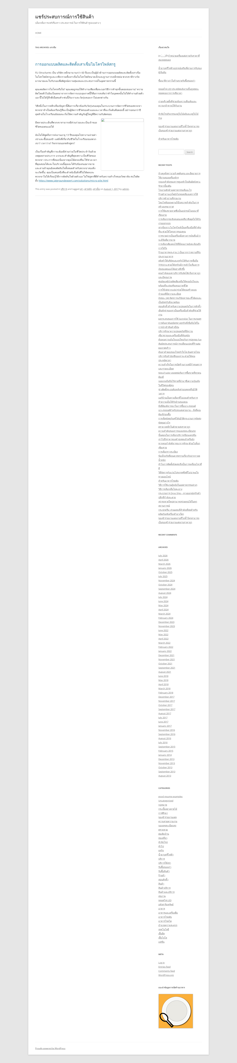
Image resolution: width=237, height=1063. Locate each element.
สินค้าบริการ (164, 887)
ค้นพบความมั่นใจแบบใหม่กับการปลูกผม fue (179, 339)
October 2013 (165, 767)
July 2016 (162, 742)
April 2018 (163, 684)
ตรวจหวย (163, 829)
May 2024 (163, 605)
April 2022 (163, 638)
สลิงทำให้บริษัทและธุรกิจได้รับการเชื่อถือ (178, 260)
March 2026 (164, 563)
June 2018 (163, 676)
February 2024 (165, 617)
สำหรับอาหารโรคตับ (168, 138)
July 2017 (162, 717)
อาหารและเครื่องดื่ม (168, 912)
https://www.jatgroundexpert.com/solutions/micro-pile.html (73, 180)
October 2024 (165, 584)
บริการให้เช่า (164, 862)
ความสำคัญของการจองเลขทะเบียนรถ (177, 431)
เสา (81, 189)
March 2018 (164, 688)
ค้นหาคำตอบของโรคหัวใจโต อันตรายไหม (179, 352)
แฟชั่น (161, 941)
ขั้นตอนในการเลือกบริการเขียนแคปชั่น (177, 435)
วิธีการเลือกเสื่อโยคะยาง (170, 489)
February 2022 (165, 646)
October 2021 (165, 663)
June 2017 (163, 721)
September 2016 (166, 734)
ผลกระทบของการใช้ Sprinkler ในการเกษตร (179, 318)
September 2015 (166, 746)
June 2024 (163, 601)
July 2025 (162, 576)
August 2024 (164, 592)
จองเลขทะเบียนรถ (167, 825)
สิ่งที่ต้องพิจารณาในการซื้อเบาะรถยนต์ (177, 406)
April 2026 (163, 559)
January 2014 (165, 754)
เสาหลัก (88, 189)
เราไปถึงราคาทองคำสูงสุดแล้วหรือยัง (176, 439)
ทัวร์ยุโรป (163, 842)
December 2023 (166, 622)
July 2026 (162, 555)
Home (38, 32)
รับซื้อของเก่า (164, 867)
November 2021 (166, 659)
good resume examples (170, 796)
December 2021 (166, 655)
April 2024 (163, 609)
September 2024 (166, 588)
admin (125, 189)
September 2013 (166, 771)
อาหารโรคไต (165, 921)
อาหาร (161, 908)
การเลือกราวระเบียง (168, 451)
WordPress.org (166, 975)
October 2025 (165, 572)
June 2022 (163, 630)
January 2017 (165, 725)
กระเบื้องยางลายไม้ (167, 808)
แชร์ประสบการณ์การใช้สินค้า (64, 16)
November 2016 (166, 730)
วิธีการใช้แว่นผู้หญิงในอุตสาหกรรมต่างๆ (177, 485)
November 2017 (166, 700)
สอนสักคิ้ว (163, 879)
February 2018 (165, 692)
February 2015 (165, 750)
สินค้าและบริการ (166, 892)
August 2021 (164, 671)
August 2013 (164, 775)
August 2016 (164, 738)
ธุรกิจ (161, 850)
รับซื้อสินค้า (164, 871)
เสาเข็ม (96, 189)
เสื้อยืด (161, 933)
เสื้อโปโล (162, 937)
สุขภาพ (162, 896)
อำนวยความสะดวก (167, 925)
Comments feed (166, 970)
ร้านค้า (161, 875)
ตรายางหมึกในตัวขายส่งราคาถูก (174, 426)
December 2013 (166, 759)
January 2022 (165, 651)
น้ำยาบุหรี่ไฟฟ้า (165, 854)
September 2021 (166, 667)
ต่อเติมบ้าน (163, 833)
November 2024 (166, 580)
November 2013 (166, 763)
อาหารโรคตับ (165, 916)
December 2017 (166, 696)
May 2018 (163, 680)
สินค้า (161, 883)
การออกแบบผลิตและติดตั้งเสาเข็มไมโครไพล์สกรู (75, 64)
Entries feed (164, 966)
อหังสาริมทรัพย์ (165, 904)
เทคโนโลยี (163, 929)
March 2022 (164, 642)
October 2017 (165, 705)
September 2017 (166, 709)
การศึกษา (163, 813)
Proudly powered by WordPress (50, 1048)
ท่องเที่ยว (162, 838)
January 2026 (165, 568)
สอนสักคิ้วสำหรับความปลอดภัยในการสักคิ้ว (179, 306)
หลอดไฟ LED (164, 900)
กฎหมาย (162, 804)
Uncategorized (165, 800)
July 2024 (162, 597)
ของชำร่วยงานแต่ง (167, 817)
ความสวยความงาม (167, 821)
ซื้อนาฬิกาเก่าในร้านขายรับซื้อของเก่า (176, 80)
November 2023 (166, 626)
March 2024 (164, 613)
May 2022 (163, 634)
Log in (161, 962)
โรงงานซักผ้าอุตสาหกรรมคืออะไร (175, 190)
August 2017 (164, 713)
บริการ (64, 189)
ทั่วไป (161, 846)
